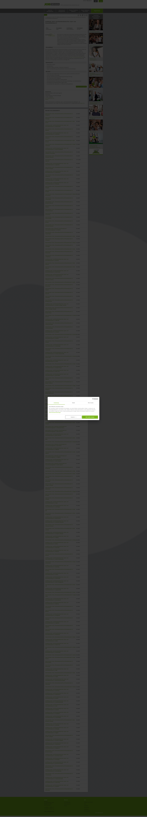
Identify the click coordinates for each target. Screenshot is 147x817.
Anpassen (73, 417)
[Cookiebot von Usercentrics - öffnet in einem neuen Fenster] (93, 399)
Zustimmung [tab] (56, 402)
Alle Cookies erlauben (90, 417)
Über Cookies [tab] (90, 402)
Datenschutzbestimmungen (55, 412)
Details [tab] (73, 402)
